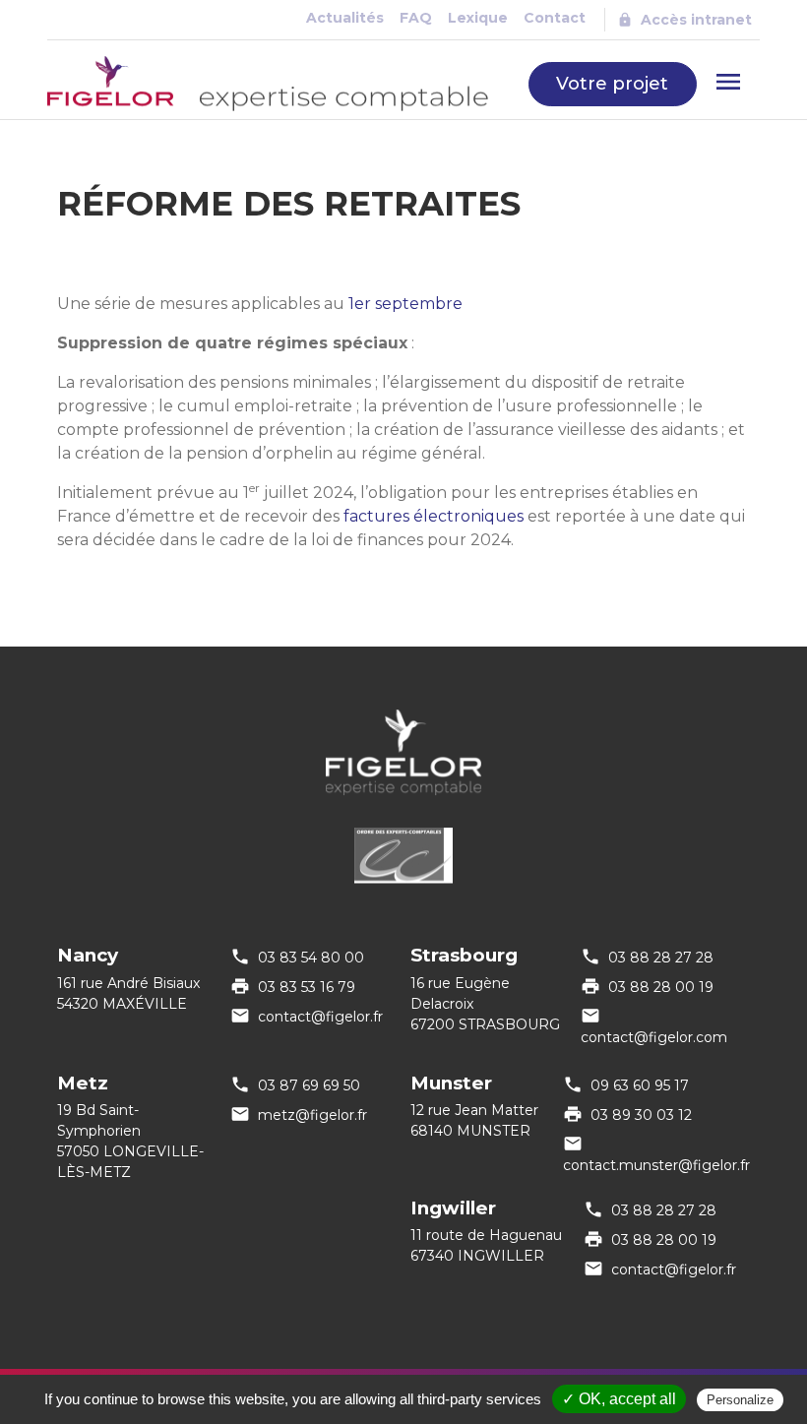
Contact (555, 18)
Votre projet (612, 83)
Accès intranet (696, 20)
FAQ (416, 18)
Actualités (345, 18)
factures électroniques (433, 516)
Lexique (478, 18)
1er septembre (405, 303)
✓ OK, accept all (619, 1399)
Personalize (740, 1400)
